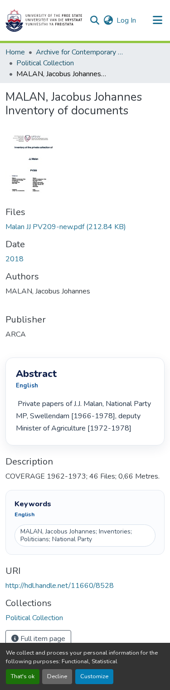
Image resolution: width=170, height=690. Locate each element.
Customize (94, 676)
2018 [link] (14, 259)
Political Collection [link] (45, 63)
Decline (57, 676)
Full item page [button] (42, 639)
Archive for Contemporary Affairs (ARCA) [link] (81, 52)
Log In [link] (126, 20)
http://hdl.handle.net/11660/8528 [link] (59, 586)
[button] (43, 20)
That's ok (22, 676)
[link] (85, 226)
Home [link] (15, 52)
